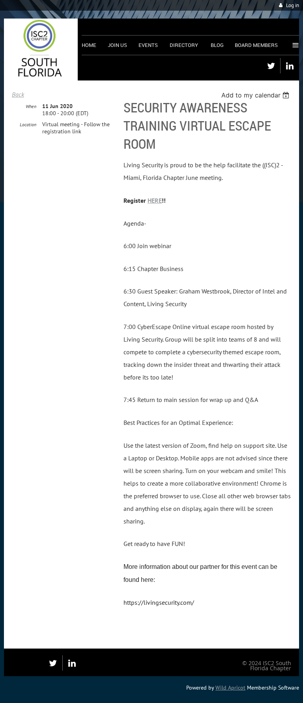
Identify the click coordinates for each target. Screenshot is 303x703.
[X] (271, 65)
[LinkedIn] (290, 65)
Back (18, 94)
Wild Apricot (230, 687)
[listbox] (256, 95)
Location (28, 124)
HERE (155, 200)
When (31, 106)
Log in (292, 5)
